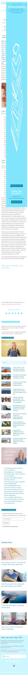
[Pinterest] (17, 661)
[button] (14, 666)
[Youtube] (14, 661)
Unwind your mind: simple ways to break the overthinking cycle (19, 383)
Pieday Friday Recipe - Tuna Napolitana (13, 472)
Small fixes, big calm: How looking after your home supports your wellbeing (12, 585)
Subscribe (6, 523)
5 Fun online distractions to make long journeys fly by (12, 607)
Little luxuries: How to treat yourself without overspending (12, 628)
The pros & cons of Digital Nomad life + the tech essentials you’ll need (19, 376)
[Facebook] (7, 661)
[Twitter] (10, 661)
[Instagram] (21, 661)
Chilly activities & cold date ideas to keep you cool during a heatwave (19, 369)
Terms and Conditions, (12, 650)
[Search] (24, 363)
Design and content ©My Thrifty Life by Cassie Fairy (14, 672)
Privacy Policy (21, 650)
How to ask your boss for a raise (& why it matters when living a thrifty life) (13, 563)
